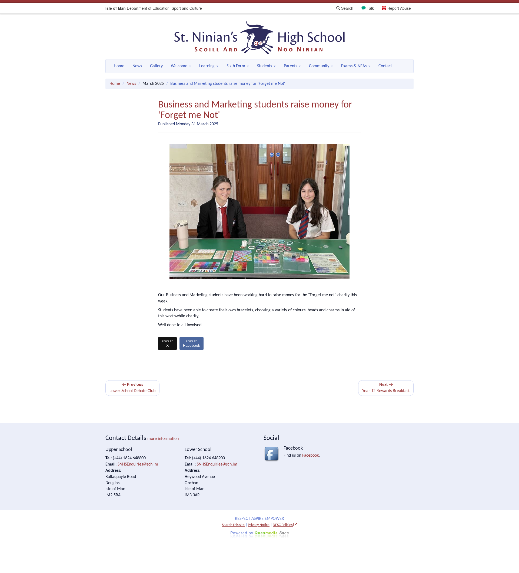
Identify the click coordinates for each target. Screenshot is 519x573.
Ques (272, 532)
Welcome (179, 66)
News (137, 66)
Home (119, 66)
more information (163, 439)
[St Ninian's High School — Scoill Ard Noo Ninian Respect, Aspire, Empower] (259, 37)
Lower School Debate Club (132, 388)
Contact (385, 66)
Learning (207, 66)
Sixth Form (236, 66)
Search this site (233, 525)
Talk (370, 8)
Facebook (191, 343)
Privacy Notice (259, 525)
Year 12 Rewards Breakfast (386, 388)
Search (346, 8)
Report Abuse (399, 8)
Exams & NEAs (354, 66)
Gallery (156, 66)
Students (265, 66)
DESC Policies (283, 525)
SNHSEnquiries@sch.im (138, 464)
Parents (291, 66)
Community (319, 66)
